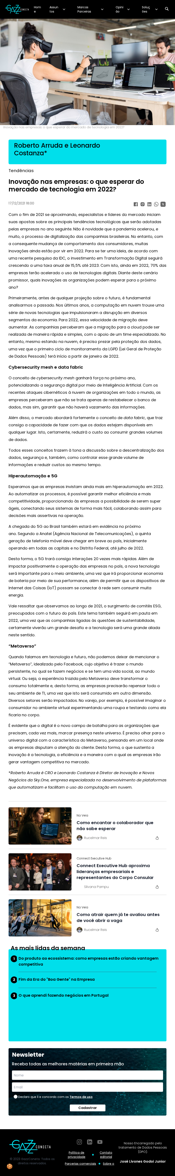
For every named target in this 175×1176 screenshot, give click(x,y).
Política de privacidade (76, 1154)
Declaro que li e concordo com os (55, 1097)
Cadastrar (87, 1107)
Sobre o (108, 1164)
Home (37, 9)
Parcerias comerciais (80, 1164)
